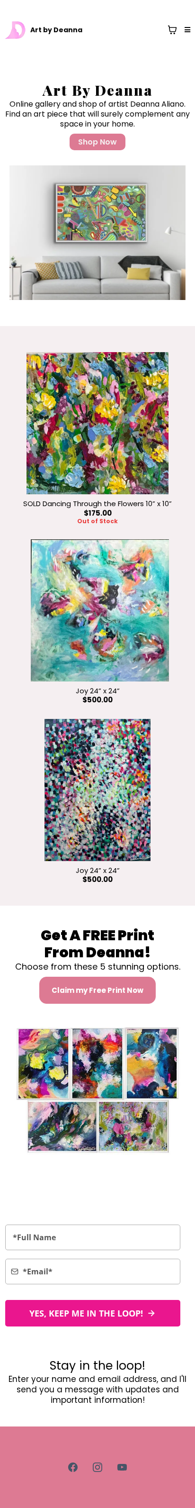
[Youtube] (122, 1467)
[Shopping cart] (172, 30)
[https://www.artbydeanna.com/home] (16, 30)
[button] (186, 30)
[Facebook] (73, 1467)
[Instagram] (97, 1467)
